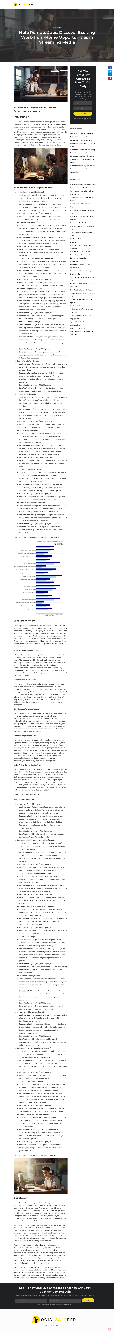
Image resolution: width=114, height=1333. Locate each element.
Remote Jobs (57, 27)
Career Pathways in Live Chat (79, 188)
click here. (55, 537)
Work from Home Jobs (77, 328)
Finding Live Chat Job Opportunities (82, 223)
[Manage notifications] (109, 1329)
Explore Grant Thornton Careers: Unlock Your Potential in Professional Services (82, 143)
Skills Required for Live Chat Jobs (81, 290)
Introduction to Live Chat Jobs (80, 252)
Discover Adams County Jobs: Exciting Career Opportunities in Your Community (82, 169)
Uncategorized (75, 325)
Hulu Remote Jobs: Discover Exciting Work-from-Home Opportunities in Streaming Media (57, 37)
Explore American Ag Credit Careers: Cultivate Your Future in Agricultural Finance (82, 159)
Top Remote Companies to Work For (82, 306)
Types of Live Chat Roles (78, 322)
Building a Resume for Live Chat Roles (83, 185)
